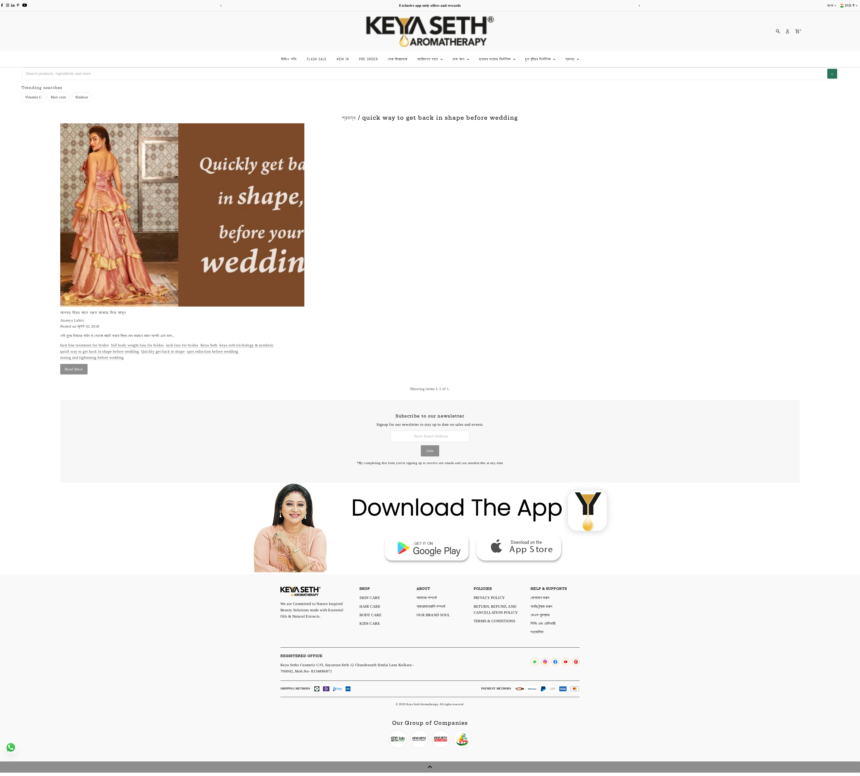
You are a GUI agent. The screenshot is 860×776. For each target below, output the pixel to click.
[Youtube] (24, 5)
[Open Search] (778, 31)
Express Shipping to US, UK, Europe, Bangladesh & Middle (454, 5)
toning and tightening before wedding (92, 357)
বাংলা (830, 5)
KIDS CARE (369, 623)
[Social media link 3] (441, 739)
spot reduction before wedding (212, 351)
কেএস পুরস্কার (540, 615)
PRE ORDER (368, 59)
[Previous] (221, 6)
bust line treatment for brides (84, 345)
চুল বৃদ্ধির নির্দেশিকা (538, 59)
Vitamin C (33, 97)
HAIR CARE (369, 606)
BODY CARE (370, 615)
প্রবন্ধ (570, 59)
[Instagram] (7, 5)
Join (430, 451)
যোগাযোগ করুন (540, 598)
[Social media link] (534, 662)
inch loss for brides (182, 345)
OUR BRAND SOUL (433, 615)
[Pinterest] (18, 5)
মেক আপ (459, 59)
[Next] (639, 6)
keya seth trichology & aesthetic (246, 345)
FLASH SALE (317, 59)
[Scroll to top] (430, 767)
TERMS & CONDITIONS (494, 621)
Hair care (58, 97)
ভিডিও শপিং (289, 59)
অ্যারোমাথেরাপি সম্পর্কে (431, 606)
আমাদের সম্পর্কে (427, 598)
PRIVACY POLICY (489, 598)
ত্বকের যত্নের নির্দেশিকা (495, 59)
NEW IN (343, 59)
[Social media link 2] (419, 739)
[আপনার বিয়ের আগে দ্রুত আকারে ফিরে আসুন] (182, 215)
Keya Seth (208, 345)
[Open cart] (797, 31)
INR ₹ (849, 5)
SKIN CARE (369, 598)
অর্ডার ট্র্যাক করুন (541, 606)
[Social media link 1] (398, 739)
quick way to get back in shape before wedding (99, 351)
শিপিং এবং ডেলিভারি (543, 623)
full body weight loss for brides (137, 345)
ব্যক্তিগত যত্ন (428, 59)
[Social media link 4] (462, 739)
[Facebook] (2, 5)
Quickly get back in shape (163, 351)
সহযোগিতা (537, 632)
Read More (74, 369)
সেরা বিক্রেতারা (397, 59)
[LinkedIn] (13, 5)
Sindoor (81, 97)
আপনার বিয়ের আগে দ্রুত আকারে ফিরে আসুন (93, 312)
